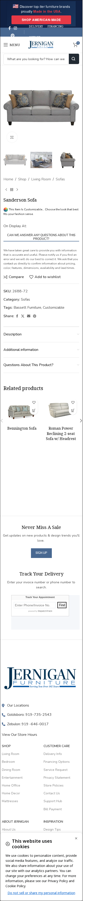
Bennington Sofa (21, 428)
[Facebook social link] (9, 28)
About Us (9, 829)
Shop (22, 179)
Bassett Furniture (27, 307)
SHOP (6, 746)
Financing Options (57, 762)
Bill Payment (53, 809)
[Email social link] (29, 316)
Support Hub (53, 801)
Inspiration (53, 821)
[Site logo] (41, 44)
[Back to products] (11, 190)
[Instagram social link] (15, 28)
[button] (8, 107)
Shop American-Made (41, 20)
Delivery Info (53, 754)
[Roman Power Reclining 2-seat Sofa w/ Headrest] (60, 410)
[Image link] (41, 677)
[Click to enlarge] (12, 137)
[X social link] (23, 316)
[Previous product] (6, 190)
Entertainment (12, 777)
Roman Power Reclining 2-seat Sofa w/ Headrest (61, 433)
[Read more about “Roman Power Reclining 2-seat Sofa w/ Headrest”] (73, 411)
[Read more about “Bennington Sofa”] (34, 411)
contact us (10, 263)
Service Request (55, 770)
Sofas (60, 179)
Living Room (41, 179)
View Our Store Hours (19, 734)
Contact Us (52, 793)
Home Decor (11, 793)
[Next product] (17, 190)
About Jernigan (15, 821)
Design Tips (52, 829)
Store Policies (54, 785)
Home (8, 179)
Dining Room (11, 770)
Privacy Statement (57, 777)
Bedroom (8, 762)
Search (74, 59)
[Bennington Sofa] (21, 410)
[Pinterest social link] (12, 35)
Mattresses (10, 801)
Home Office (11, 785)
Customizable (53, 307)
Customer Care (57, 746)
